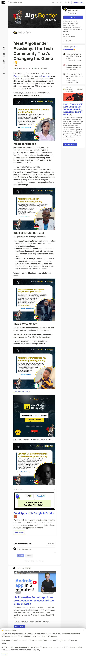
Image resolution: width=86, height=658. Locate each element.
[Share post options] (4, 73)
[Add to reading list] (4, 61)
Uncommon (18, 76)
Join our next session (21, 392)
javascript (44, 68)
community (18, 68)
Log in (67, 2)
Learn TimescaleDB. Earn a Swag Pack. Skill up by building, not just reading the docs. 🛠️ (73, 109)
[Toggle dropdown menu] (54, 489)
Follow (73, 17)
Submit (20, 556)
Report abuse (40, 561)
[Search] (8, 2)
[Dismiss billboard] (83, 630)
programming (28, 68)
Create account (78, 2)
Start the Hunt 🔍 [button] (70, 144)
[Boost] (4, 67)
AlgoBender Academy (25, 32)
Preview (29, 556)
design (36, 68)
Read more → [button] (19, 532)
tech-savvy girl (44, 76)
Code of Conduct (29, 561)
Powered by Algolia (55, 2)
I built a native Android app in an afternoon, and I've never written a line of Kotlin (34, 600)
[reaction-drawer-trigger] (4, 48)
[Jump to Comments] (4, 55)
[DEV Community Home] (3, 2)
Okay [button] (4, 655)
